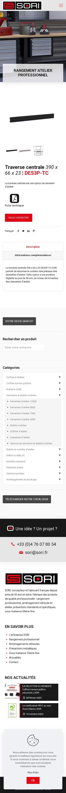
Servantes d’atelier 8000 (22, 407)
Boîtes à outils (13, 389)
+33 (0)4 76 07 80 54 (36, 544)
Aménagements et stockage (21, 479)
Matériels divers (14, 467)
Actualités (15, 657)
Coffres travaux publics (18, 383)
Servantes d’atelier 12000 (23, 401)
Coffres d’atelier (18, 431)
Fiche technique (14, 205)
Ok (33, 780)
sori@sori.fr (36, 552)
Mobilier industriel (15, 461)
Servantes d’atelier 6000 (22, 419)
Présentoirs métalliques (23, 648)
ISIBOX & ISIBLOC (15, 455)
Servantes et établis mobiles (21, 395)
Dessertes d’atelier (20, 437)
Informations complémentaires (33, 255)
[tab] (33, 247)
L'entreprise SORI (19, 634)
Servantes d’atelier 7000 (22, 413)
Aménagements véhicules (24, 643)
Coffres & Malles (15, 377)
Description (33, 246)
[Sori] (22, 5)
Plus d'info (33, 772)
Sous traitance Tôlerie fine (24, 653)
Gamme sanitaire (15, 473)
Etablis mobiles (18, 425)
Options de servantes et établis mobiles (31, 443)
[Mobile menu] (61, 5)
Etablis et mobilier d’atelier (20, 449)
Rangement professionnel (24, 639)
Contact (13, 662)
